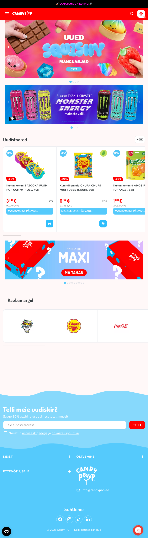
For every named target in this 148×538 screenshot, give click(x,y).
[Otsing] (132, 14)
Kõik (140, 139)
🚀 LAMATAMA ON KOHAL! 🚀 (74, 3)
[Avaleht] (22, 14)
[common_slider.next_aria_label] (139, 47)
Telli (137, 425)
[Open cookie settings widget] (6, 531)
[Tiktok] (78, 519)
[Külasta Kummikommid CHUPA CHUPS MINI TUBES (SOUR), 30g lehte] (83, 165)
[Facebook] (60, 519)
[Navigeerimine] (7, 13)
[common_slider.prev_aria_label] (8, 47)
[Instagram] (69, 519)
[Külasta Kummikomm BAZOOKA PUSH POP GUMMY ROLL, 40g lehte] (29, 165)
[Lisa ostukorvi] (49, 223)
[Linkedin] (88, 519)
